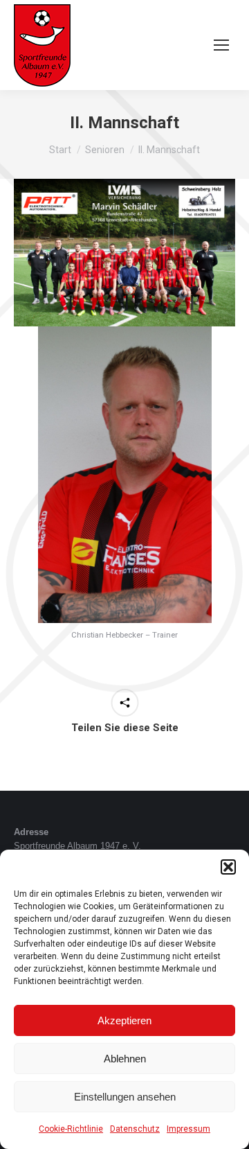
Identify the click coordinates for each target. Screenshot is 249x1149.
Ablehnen (125, 1058)
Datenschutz (135, 1129)
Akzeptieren (124, 1020)
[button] (228, 867)
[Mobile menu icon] (221, 45)
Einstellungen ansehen (125, 1097)
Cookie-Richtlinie (71, 1129)
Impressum (188, 1129)
